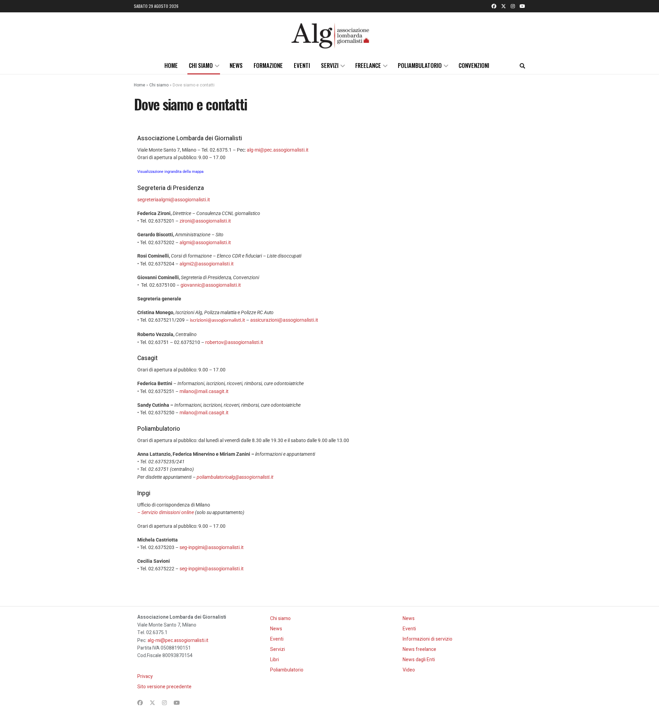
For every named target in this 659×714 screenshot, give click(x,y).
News (236, 65)
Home (171, 65)
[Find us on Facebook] (494, 6)
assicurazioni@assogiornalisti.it (284, 320)
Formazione (268, 65)
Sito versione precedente (164, 686)
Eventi (302, 65)
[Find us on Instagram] (513, 6)
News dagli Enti (419, 659)
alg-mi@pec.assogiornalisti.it (278, 150)
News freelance (419, 649)
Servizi (329, 65)
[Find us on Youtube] (522, 6)
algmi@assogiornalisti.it (205, 242)
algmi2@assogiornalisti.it (207, 263)
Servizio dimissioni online (167, 512)
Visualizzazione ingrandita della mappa (170, 171)
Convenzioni (474, 65)
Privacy (145, 676)
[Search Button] (522, 65)
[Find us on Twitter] (503, 6)
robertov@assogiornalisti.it (234, 342)
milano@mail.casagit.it (204, 391)
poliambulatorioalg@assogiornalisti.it (235, 477)
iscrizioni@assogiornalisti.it (217, 320)
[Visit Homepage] (329, 34)
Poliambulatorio (420, 65)
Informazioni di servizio (427, 639)
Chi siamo (201, 65)
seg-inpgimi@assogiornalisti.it (212, 547)
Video (409, 670)
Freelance (368, 65)
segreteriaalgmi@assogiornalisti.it (173, 199)
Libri (274, 659)
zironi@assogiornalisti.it (205, 221)
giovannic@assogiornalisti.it (211, 285)
